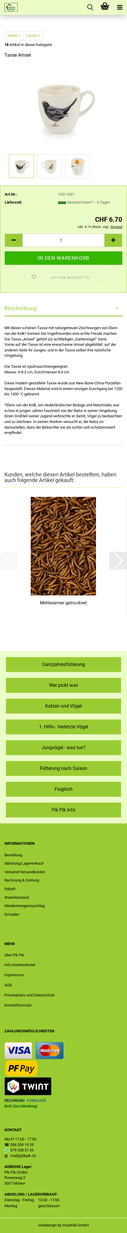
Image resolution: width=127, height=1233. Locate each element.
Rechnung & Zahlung (21, 880)
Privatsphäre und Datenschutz (29, 995)
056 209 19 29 (22, 1144)
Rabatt (9, 889)
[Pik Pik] (9, 7)
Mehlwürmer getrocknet (63, 603)
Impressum (14, 975)
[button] (13, 240)
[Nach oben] (111, 1224)
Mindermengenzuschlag (24, 906)
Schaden (11, 914)
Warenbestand (16, 897)
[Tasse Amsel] (63, 108)
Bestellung (13, 855)
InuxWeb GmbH (75, 1225)
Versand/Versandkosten (24, 872)
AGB (8, 985)
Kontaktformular (18, 1005)
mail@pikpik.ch (23, 1155)
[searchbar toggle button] (90, 7)
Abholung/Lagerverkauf (24, 863)
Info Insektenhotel (19, 965)
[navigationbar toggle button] (119, 7)
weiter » (13, 35)
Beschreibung (20, 308)
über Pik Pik (14, 955)
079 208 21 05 (22, 1150)
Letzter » (33, 35)
